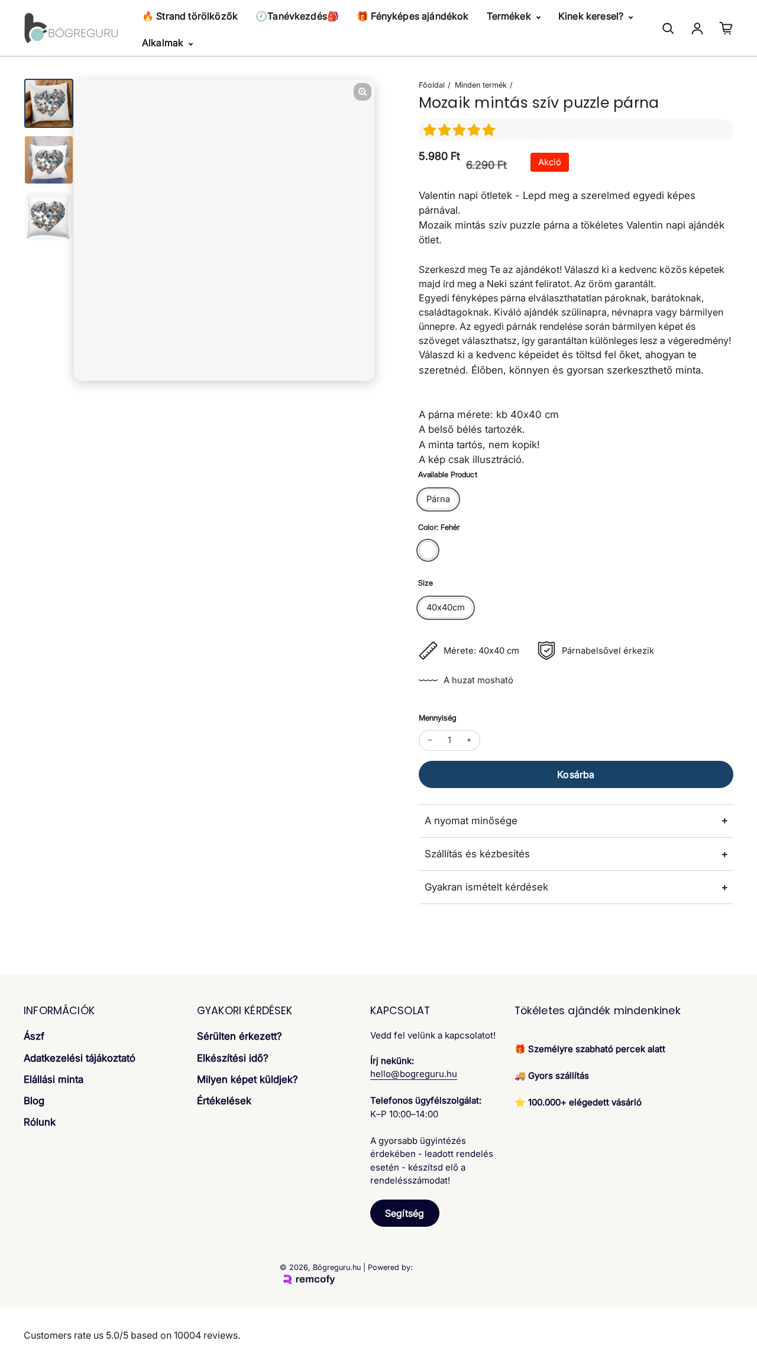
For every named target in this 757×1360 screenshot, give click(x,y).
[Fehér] (428, 550)
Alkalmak (164, 43)
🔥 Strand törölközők (190, 16)
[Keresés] (668, 28)
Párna (438, 499)
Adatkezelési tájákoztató (79, 1058)
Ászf (34, 1036)
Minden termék (481, 85)
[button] (461, 130)
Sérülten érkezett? (239, 1036)
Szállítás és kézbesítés (477, 854)
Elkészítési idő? (232, 1058)
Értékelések (224, 1101)
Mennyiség (438, 717)
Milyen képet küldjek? (247, 1079)
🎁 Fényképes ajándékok (412, 16)
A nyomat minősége (471, 821)
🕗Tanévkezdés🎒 (297, 16)
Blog (34, 1101)
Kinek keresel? (592, 16)
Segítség (404, 1213)
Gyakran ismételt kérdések (486, 887)
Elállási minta (53, 1079)
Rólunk (40, 1122)
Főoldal (432, 85)
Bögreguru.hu (337, 1267)
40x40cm (445, 607)
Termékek (510, 16)
